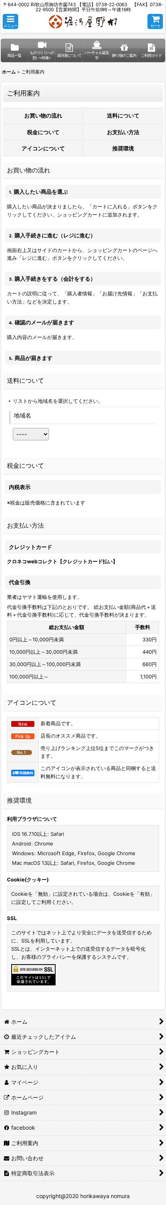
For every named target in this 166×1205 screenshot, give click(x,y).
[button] (10, 21)
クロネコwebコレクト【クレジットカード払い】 (62, 561)
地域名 (22, 415)
